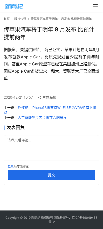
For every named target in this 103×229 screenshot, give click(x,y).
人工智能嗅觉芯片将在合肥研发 (42, 117)
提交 (51, 175)
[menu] (95, 6)
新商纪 (35, 217)
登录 (11, 166)
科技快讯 (20, 19)
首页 (7, 19)
